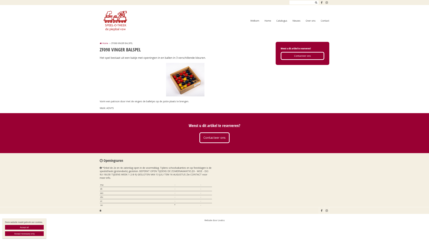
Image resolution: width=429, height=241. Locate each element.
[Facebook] (321, 2)
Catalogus (281, 20)
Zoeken (316, 3)
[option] (185, 79)
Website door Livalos (214, 220)
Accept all (24, 227)
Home (267, 20)
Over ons (311, 20)
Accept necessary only (24, 233)
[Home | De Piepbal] (120, 21)
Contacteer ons (302, 55)
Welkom (254, 20)
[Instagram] (326, 2)
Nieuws (296, 20)
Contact (325, 20)
